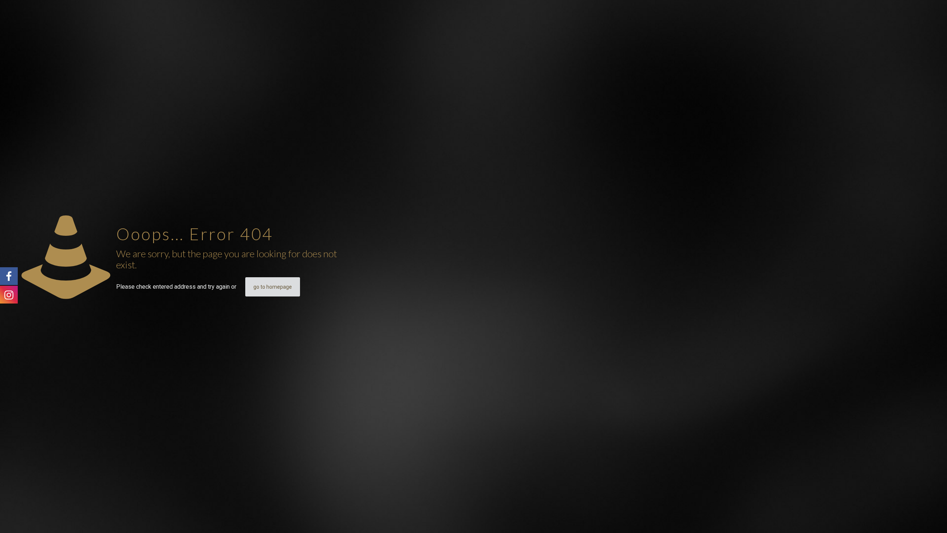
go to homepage (272, 287)
